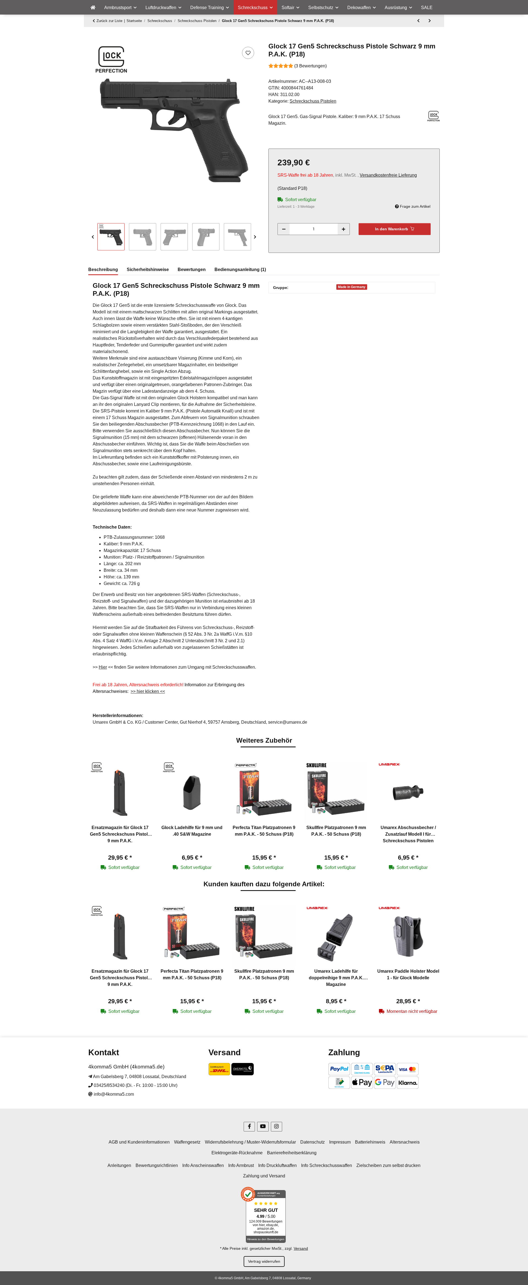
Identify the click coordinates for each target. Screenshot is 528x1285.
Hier (103, 667)
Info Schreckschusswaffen (326, 1165)
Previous (92, 237)
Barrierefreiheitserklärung (292, 1152)
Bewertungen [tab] (192, 269)
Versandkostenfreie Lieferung (388, 175)
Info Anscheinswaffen (203, 1165)
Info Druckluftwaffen (277, 1165)
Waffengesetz (187, 1142)
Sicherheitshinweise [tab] (148, 269)
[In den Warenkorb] (92, 39)
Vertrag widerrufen (264, 1261)
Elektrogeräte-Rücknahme (237, 1152)
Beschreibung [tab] (103, 269)
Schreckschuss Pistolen (313, 101)
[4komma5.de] (93, 7)
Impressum (340, 1142)
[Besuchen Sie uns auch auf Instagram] (276, 1126)
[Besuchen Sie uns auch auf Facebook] (249, 1126)
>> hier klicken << (148, 691)
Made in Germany (351, 287)
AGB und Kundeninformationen (139, 1142)
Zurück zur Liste (109, 21)
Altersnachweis (405, 1142)
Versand (301, 1248)
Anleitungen (119, 1165)
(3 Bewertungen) (310, 66)
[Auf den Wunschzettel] (248, 53)
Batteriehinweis (370, 1142)
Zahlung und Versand (264, 1176)
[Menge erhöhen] (343, 229)
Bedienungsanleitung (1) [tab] (240, 269)
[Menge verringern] (284, 229)
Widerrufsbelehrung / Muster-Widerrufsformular (250, 1142)
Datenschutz (312, 1142)
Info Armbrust (241, 1165)
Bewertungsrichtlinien (157, 1165)
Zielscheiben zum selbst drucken (388, 1165)
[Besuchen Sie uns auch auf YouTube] (262, 1126)
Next (255, 237)
